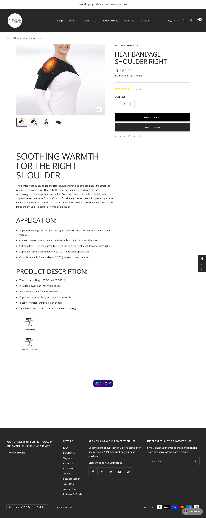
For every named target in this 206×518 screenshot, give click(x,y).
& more (144, 20)
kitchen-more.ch (126, 45)
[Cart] (198, 20)
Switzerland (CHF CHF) (19, 507)
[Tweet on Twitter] (134, 136)
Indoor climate (111, 20)
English (171, 20)
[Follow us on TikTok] (128, 471)
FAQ (65, 447)
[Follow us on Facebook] (93, 471)
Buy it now (152, 127)
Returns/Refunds (72, 494)
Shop (60, 20)
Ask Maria (68, 483)
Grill (96, 20)
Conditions (69, 452)
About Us (68, 463)
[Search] (184, 20)
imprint (67, 473)
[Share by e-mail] (140, 137)
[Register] (195, 461)
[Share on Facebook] (125, 136)
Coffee (71, 20)
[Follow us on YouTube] (119, 471)
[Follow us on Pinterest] (110, 471)
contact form (70, 489)
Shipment (68, 458)
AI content (69, 468)
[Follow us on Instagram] (101, 471)
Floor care (129, 20)
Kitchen (84, 20)
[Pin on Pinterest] (129, 136)
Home (9, 38)
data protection (71, 478)
